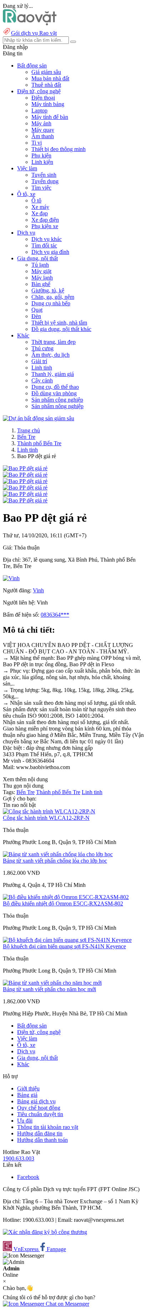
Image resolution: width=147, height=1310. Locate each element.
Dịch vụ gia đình (50, 252)
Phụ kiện (41, 155)
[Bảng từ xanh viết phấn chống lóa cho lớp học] (58, 854)
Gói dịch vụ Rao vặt (34, 33)
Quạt (36, 310)
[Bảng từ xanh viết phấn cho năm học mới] (52, 983)
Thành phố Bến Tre (39, 443)
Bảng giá (27, 1095)
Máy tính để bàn (49, 117)
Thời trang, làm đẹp (53, 342)
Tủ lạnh (40, 265)
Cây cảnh (42, 380)
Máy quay (42, 130)
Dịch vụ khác (46, 239)
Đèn (36, 316)
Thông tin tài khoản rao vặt (47, 1127)
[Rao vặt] (30, 23)
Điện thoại (43, 98)
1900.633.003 (18, 1158)
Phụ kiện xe (44, 226)
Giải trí (39, 361)
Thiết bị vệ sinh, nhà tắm (59, 323)
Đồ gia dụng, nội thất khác (61, 329)
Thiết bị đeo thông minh (58, 149)
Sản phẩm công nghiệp (57, 400)
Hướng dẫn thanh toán (42, 1140)
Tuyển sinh (43, 175)
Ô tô (36, 200)
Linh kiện (42, 162)
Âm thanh (42, 136)
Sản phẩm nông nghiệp (57, 406)
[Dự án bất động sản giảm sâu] (38, 418)
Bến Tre (26, 437)
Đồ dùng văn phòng (54, 393)
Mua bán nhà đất (50, 78)
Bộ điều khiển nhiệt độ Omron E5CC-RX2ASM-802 (63, 903)
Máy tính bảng (47, 104)
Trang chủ (28, 430)
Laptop (39, 110)
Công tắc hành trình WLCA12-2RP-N (46, 818)
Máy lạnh (42, 278)
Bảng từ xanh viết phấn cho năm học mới (49, 989)
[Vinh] (11, 578)
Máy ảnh (41, 123)
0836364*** (55, 615)
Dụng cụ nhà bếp (50, 303)
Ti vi (36, 143)
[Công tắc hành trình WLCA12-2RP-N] (49, 811)
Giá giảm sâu (46, 72)
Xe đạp (39, 213)
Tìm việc (41, 188)
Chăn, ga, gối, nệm (52, 297)
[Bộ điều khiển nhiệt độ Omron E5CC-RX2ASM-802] (66, 897)
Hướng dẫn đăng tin (39, 1133)
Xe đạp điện (45, 220)
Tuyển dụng (45, 181)
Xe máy (40, 207)
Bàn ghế (40, 284)
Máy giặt (41, 271)
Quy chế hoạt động (38, 1108)
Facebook (28, 1177)
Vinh (38, 590)
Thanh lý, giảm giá (52, 374)
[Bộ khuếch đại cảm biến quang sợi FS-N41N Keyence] (67, 940)
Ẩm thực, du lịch (50, 355)
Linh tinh (41, 368)
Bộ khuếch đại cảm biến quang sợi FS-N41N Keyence (64, 946)
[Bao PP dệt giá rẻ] (25, 468)
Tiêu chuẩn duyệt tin (40, 1114)
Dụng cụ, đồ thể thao (55, 387)
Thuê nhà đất (46, 85)
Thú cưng (42, 348)
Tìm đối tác (44, 245)
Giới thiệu (28, 1088)
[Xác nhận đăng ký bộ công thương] (45, 1232)
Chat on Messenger (66, 1304)
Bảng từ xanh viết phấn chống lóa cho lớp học (55, 861)
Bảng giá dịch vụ (36, 1101)
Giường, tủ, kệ (47, 290)
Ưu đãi (24, 1121)
